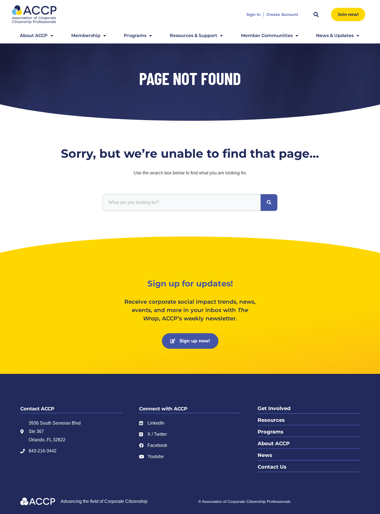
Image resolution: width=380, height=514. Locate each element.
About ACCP (34, 35)
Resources (271, 420)
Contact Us (272, 467)
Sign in (253, 14)
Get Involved (274, 408)
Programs (135, 35)
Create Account (282, 14)
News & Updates (335, 35)
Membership (85, 35)
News (265, 455)
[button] (316, 14)
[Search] (269, 202)
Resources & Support (193, 35)
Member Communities (267, 35)
